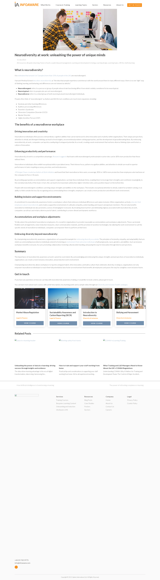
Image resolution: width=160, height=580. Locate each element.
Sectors (87, 410)
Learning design (101, 63)
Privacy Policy (132, 400)
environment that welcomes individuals (80, 242)
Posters (87, 406)
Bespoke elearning (33, 63)
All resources (21, 63)
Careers (109, 410)
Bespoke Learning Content (66, 403)
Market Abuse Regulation (27, 312)
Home (108, 400)
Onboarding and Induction (65, 406)
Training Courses (62, 400)
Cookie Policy (132, 403)
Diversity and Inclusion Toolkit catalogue (112, 285)
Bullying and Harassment (127, 312)
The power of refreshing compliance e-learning (126, 385)
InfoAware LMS (62, 410)
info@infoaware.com (22, 563)
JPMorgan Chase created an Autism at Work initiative (34, 172)
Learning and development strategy (84, 63)
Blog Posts (88, 400)
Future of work (45, 63)
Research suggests (59, 156)
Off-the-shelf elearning (127, 63)
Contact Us (110, 406)
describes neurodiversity (42, 80)
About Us (109, 403)
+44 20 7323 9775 (22, 560)
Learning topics (113, 63)
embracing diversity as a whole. (87, 239)
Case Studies (89, 403)
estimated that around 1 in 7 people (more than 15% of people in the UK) (44, 75)
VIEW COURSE (30, 323)
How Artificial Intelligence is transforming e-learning (35, 385)
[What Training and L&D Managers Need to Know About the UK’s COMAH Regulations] (124, 351)
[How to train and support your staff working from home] (80, 351)
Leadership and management (61, 63)
